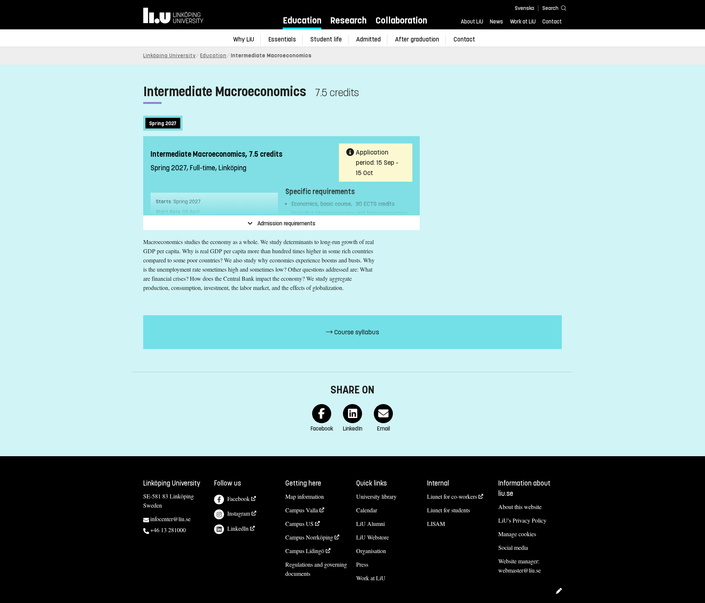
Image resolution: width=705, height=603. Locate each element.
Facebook (238, 498)
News (496, 21)
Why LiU (243, 39)
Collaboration (401, 20)
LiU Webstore (372, 537)
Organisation (371, 551)
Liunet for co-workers (452, 496)
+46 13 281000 (168, 530)
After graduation (417, 39)
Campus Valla (301, 510)
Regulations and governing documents (316, 568)
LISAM (436, 523)
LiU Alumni (370, 523)
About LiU (472, 21)
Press (362, 564)
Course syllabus (356, 332)
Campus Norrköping (309, 537)
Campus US (299, 523)
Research (348, 20)
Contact (552, 21)
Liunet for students (448, 510)
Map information (304, 496)
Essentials (282, 39)
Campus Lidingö (304, 551)
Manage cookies (517, 534)
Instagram (238, 513)
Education (302, 20)
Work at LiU (523, 21)
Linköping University (169, 55)
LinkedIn (238, 528)
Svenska (524, 8)
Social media (513, 547)
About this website (520, 507)
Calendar (366, 510)
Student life (326, 39)
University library (376, 496)
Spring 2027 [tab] (163, 123)
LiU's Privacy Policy (522, 520)
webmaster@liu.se (519, 570)
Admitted (368, 39)
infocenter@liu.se (170, 519)
